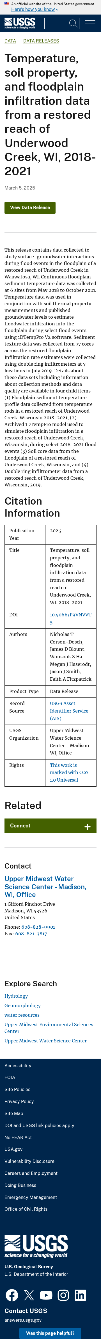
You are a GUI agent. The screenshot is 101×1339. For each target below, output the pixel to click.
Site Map (13, 1113)
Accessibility (17, 1065)
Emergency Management (30, 1197)
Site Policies (17, 1089)
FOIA (9, 1077)
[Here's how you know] (50, 7)
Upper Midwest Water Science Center (45, 1041)
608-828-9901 (38, 927)
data (10, 41)
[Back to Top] (81, 1319)
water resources (22, 1015)
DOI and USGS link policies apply (39, 1125)
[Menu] (90, 24)
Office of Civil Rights (25, 1209)
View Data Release (30, 207)
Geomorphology (22, 1005)
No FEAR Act (18, 1137)
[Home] (19, 27)
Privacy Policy (19, 1101)
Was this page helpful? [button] (50, 1333)
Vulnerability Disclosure (29, 1161)
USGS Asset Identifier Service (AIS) (69, 711)
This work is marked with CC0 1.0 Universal (69, 773)
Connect (20, 826)
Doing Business (20, 1185)
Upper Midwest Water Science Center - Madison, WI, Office (45, 887)
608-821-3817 (31, 933)
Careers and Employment (31, 1173)
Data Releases (41, 41)
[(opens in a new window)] (11, 1294)
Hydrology (16, 996)
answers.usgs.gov (23, 1320)
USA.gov (13, 1149)
